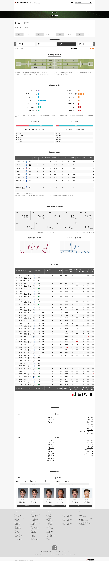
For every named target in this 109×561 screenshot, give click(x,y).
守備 (72, 107)
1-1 (30, 278)
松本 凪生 (51, 455)
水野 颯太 (90, 448)
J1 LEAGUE (16, 511)
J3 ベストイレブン (66, 524)
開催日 (20, 270)
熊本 (25, 310)
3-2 (30, 286)
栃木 (25, 299)
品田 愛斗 (51, 451)
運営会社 (60, 551)
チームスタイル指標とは (83, 522)
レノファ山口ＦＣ (50, 530)
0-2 (30, 310)
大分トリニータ (33, 538)
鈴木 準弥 (19, 133)
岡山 (25, 286)
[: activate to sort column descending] (17, 158)
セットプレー (29, 104)
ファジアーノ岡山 (18, 535)
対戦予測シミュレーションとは (85, 523)
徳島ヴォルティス (34, 534)
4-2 (30, 288)
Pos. (42, 270)
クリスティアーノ (88, 449)
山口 (25, 326)
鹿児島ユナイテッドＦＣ (51, 538)
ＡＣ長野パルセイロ (50, 520)
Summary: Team (31, 8)
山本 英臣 (90, 421)
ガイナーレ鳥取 (49, 528)
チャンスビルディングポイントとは (45, 232)
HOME (20, 8)
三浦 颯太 (90, 424)
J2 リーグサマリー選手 (67, 519)
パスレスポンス (30, 107)
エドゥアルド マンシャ (86, 431)
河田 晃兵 (51, 417)
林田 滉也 (51, 449)
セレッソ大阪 (17, 532)
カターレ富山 (33, 530)
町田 (25, 302)
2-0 (30, 379)
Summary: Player (42, 8)
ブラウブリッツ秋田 (34, 518)
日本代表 (80, 515)
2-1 (30, 283)
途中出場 (47, 157)
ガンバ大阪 (16, 531)
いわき (25, 307)
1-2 (30, 275)
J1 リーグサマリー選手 (67, 515)
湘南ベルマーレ (33, 526)
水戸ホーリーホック (18, 515)
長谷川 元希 (50, 446)
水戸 (25, 288)
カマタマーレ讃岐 (50, 531)
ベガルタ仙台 (33, 516)
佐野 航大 (19, 137)
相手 (24, 270)
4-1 (30, 339)
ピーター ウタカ (88, 455)
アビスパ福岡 (17, 538)
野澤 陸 (90, 426)
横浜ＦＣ (32, 524)
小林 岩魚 (51, 441)
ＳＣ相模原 (48, 518)
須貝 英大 (90, 417)
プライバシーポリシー (53, 551)
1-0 (30, 291)
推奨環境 (46, 551)
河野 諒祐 (19, 139)
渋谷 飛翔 (51, 419)
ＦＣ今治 (32, 535)
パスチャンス (70, 97)
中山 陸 (51, 448)
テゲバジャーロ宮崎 (34, 539)
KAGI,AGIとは (81, 519)
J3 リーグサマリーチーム (68, 522)
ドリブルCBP (76, 270)
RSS (92, 48)
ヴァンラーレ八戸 (34, 515)
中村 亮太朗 (50, 460)
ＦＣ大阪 (48, 526)
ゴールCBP (92, 270)
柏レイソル (16, 519)
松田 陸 (90, 419)
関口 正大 (90, 428)
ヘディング (30, 97)
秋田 (25, 315)
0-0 (30, 280)
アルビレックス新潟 (34, 528)
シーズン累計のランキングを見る (85, 232)
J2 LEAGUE (32, 511)
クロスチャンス (69, 94)
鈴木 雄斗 (59, 137)
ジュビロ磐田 (33, 531)
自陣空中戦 (71, 104)
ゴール (60, 157)
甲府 (30, 162)
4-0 (30, 326)
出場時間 (54, 157)
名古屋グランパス (18, 528)
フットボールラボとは (83, 516)
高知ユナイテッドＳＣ (50, 534)
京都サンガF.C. (17, 530)
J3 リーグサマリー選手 (67, 523)
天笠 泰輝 (19, 141)
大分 (25, 323)
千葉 (25, 312)
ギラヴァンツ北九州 (50, 535)
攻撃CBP (59, 270)
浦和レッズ (16, 516)
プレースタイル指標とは (83, 520)
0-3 (30, 294)
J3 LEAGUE (48, 511)
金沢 (25, 318)
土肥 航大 (51, 458)
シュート (66, 157)
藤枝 (25, 283)
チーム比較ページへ (35, 484)
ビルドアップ (70, 100)
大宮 (25, 320)
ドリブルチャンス (69, 90)
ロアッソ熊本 (49, 536)
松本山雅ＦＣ (49, 519)
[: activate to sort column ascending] (21, 158)
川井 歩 (58, 141)
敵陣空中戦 (31, 110)
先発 (41, 157)
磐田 (25, 331)
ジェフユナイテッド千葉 (19, 518)
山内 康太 (51, 423)
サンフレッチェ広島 (18, 536)
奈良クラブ (48, 527)
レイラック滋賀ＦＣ (50, 524)
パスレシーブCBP (81, 270)
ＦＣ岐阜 (48, 523)
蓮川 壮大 (90, 423)
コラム (80, 514)
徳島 (25, 278)
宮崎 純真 (90, 446)
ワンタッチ (30, 94)
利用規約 (42, 551)
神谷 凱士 (90, 430)
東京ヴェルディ (17, 522)
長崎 (30, 177)
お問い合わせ (65, 551)
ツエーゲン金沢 (49, 522)
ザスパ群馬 (48, 516)
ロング (31, 100)
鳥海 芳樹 (51, 453)
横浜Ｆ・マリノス (18, 526)
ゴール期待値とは (82, 524)
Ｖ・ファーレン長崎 (18, 539)
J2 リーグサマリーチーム (68, 518)
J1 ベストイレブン (66, 516)
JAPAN (54, 8)
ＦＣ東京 (16, 520)
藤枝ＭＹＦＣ (33, 532)
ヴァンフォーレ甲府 (34, 527)
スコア (29, 271)
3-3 (30, 374)
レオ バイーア (20, 135)
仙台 (25, 294)
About (75, 8)
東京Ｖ (25, 280)
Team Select (86, 8)
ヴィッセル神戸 (17, 534)
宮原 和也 (59, 135)
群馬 (25, 304)
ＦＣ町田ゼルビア (18, 523)
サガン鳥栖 (32, 536)
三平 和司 (90, 441)
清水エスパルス (17, 527)
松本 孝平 (90, 442)
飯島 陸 (90, 444)
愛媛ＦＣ (48, 532)
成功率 (72, 157)
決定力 (32, 90)
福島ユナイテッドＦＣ (50, 514)
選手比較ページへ (74, 484)
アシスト (78, 157)
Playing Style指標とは (77, 115)
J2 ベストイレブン (66, 520)
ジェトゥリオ (89, 453)
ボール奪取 (71, 110)
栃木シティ (32, 522)
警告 (84, 157)
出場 (35, 157)
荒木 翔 (51, 442)
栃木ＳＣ (48, 515)
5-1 (30, 320)
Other (80, 511)
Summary (65, 511)
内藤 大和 (90, 451)
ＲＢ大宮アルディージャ (35, 523)
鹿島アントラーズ (18, 514)
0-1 (30, 312)
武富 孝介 (51, 444)
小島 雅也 (59, 139)
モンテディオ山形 (34, 519)
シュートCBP (87, 270)
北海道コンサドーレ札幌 (35, 514)
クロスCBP (70, 270)
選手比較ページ (28, 505)
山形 (25, 275)
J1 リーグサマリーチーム (68, 514)
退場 (91, 157)
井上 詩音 (90, 433)
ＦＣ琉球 (48, 539)
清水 (25, 291)
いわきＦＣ (32, 520)
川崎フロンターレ (18, 524)
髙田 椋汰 (59, 133)
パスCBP (65, 270)
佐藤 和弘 (51, 457)
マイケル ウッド (49, 421)
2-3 (30, 358)
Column (65, 8)
